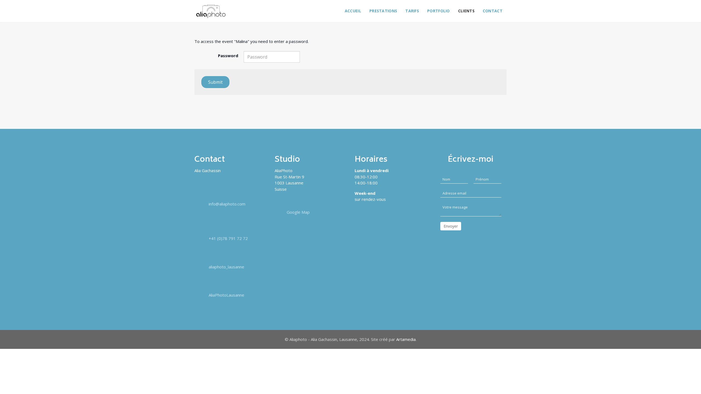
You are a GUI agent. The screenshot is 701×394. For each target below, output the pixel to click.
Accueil (353, 10)
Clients (466, 10)
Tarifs (412, 10)
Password (228, 55)
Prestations (383, 10)
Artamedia (406, 339)
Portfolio (438, 10)
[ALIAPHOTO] (211, 11)
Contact (492, 10)
